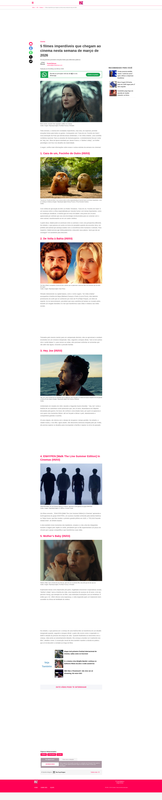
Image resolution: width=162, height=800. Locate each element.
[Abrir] (33, 3)
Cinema (43, 754)
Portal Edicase (51, 63)
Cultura (41, 7)
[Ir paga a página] (31, 43)
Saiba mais (94, 772)
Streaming (51, 754)
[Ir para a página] (59, 658)
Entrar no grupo (93, 74)
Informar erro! (50, 764)
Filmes (59, 754)
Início (33, 7)
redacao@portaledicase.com (54, 65)
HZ (37, 7)
